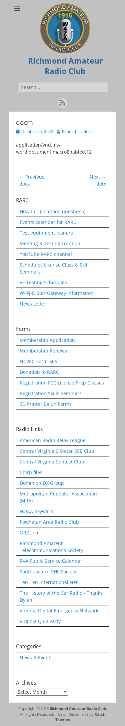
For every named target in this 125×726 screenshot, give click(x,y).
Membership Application (47, 340)
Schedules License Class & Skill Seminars (54, 268)
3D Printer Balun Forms (46, 404)
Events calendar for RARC (48, 222)
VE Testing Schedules (43, 282)
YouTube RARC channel (46, 254)
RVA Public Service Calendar (51, 561)
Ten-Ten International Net (49, 582)
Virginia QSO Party (40, 621)
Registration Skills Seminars (51, 393)
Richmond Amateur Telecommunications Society (51, 546)
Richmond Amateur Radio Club (78, 708)
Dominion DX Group (42, 483)
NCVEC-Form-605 (38, 361)
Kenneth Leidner (77, 131)
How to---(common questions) (52, 211)
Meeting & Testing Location (50, 243)
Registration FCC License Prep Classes (62, 382)
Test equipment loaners (46, 233)
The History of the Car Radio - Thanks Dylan (61, 596)
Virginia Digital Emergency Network (59, 610)
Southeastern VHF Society (48, 571)
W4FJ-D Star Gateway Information (57, 293)
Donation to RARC (39, 372)
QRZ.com (30, 532)
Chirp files (31, 472)
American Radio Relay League (53, 440)
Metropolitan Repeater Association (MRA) (58, 497)
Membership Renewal (44, 351)
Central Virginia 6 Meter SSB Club (57, 451)
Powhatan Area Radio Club (49, 522)
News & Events (36, 657)
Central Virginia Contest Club (52, 461)
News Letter (33, 304)
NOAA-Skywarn (36, 511)
